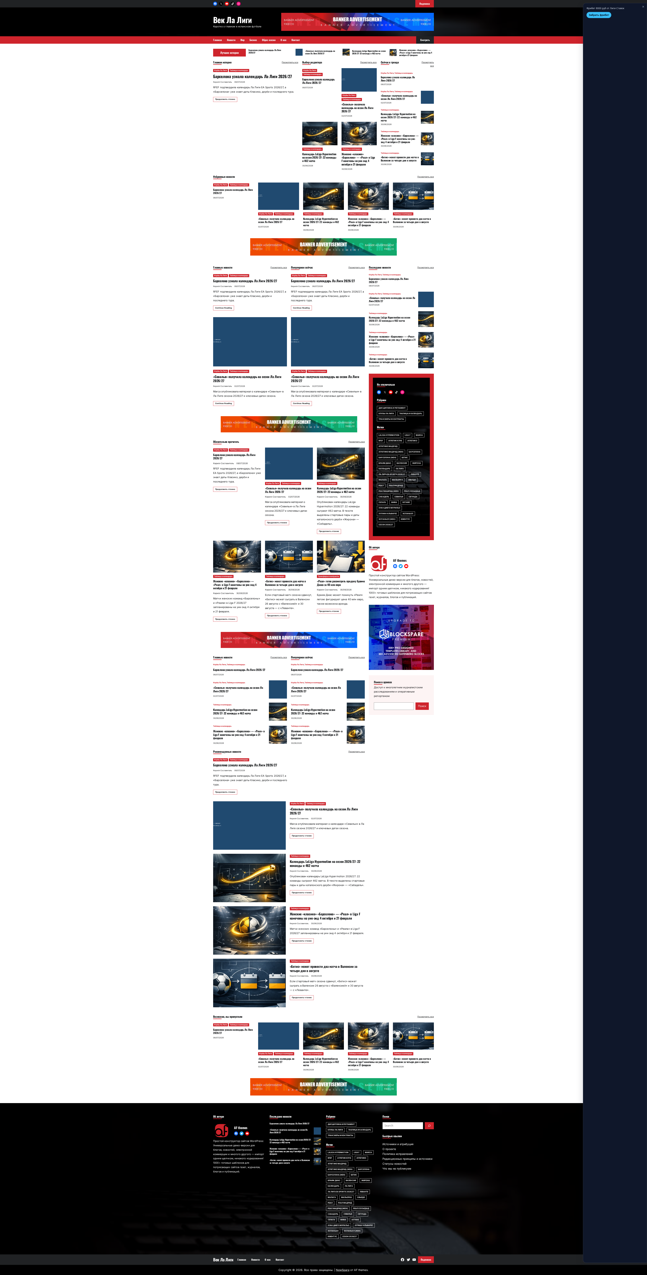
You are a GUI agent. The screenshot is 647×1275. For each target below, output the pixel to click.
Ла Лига (400, 469)
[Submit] (429, 1125)
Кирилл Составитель (222, 82)
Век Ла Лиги (232, 19)
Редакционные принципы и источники (407, 1158)
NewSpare (342, 1270)
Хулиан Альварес (388, 513)
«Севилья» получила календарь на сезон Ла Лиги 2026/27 (320, 52)
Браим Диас (385, 463)
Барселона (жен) (387, 457)
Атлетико (412, 441)
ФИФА (394, 502)
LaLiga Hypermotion (389, 435)
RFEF (381, 441)
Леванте (415, 474)
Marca (419, 435)
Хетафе (406, 502)
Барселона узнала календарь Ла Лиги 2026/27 (265, 51)
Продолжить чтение (225, 99)
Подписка (426, 1259)
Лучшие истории (229, 53)
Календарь (384, 469)
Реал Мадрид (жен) (389, 491)
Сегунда (413, 497)
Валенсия (402, 463)
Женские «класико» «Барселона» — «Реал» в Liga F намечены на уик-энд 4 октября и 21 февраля (415, 53)
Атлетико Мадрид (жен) (391, 452)
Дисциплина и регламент (392, 408)
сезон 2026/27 (386, 525)
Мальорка (397, 480)
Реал (381, 485)
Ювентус (405, 519)
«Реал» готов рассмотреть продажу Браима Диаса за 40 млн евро (341, 583)
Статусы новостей (394, 1163)
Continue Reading (223, 308)
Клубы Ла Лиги (220, 70)
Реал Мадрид (396, 485)
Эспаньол (408, 513)
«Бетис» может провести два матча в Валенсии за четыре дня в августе (400, 158)
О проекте (389, 1149)
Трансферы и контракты (328, 576)
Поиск (422, 706)
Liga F (407, 435)
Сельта (382, 502)
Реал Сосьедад (412, 491)
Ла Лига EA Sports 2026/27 (392, 474)
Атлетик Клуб (395, 441)
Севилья (398, 497)
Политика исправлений (397, 1154)
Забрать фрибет (599, 15)
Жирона (416, 463)
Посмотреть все (290, 62)
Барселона (414, 452)
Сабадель (384, 497)
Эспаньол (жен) (387, 519)
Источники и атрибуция (397, 1144)
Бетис (405, 457)
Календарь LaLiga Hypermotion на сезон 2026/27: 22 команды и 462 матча (369, 52)
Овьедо (412, 480)
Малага (383, 480)
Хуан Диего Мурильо (389, 508)
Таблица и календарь (239, 70)
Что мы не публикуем (396, 1168)
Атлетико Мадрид (388, 446)
